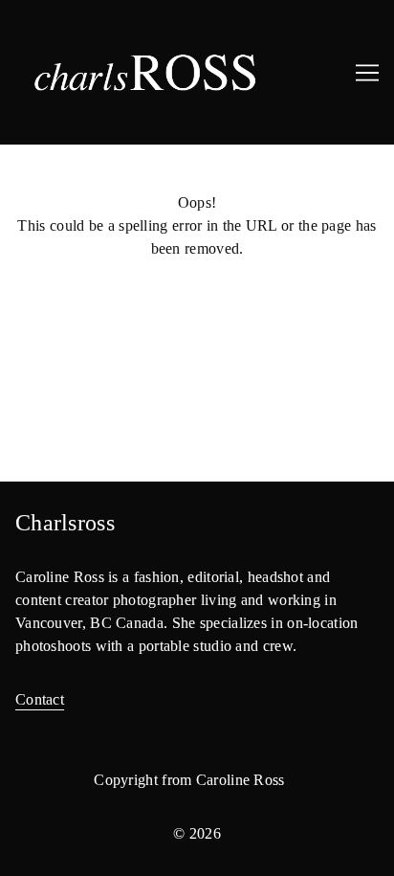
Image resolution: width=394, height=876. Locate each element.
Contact (39, 699)
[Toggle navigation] (367, 72)
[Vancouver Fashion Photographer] (197, 72)
